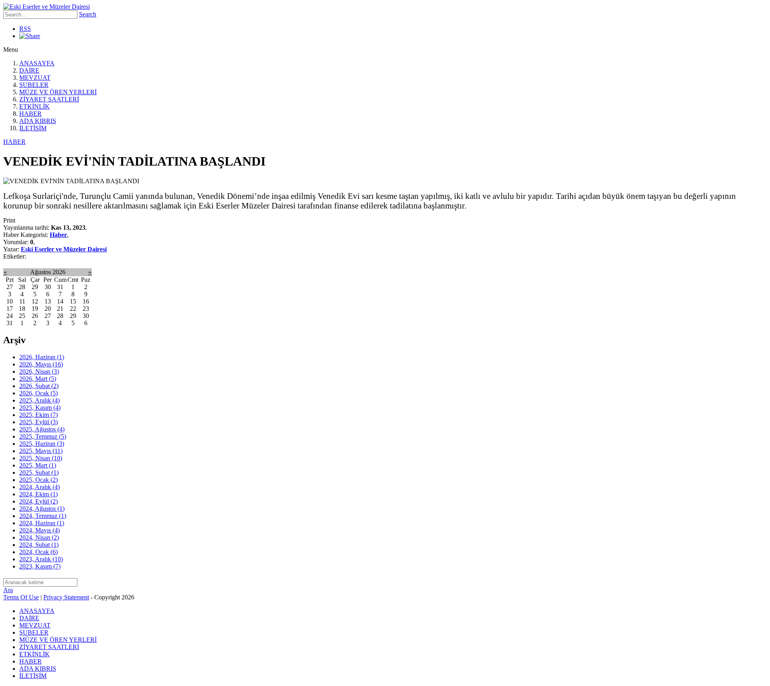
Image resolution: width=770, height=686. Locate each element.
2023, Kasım (40, 566)
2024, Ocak (38, 551)
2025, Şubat (39, 472)
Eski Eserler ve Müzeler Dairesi (64, 249)
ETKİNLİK (34, 106)
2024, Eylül (38, 501)
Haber (58, 234)
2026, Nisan (39, 371)
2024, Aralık (39, 487)
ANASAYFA (37, 63)
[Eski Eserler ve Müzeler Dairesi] (46, 6)
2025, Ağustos (42, 429)
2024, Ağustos (42, 508)
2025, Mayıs (41, 450)
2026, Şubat (39, 385)
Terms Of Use (21, 597)
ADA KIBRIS (37, 120)
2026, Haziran (41, 357)
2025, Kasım (40, 407)
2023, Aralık (41, 559)
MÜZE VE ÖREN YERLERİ (58, 92)
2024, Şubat (39, 544)
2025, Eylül (38, 422)
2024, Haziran (41, 523)
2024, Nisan (39, 537)
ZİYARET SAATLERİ (49, 99)
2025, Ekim (38, 414)
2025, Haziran (41, 443)
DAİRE (29, 70)
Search (87, 14)
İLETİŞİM (33, 128)
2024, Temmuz (42, 515)
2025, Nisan (40, 458)
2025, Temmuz (42, 436)
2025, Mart (37, 465)
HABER (30, 113)
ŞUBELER (34, 84)
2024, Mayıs (39, 530)
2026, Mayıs (41, 364)
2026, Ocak (38, 393)
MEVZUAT (35, 77)
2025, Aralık (39, 400)
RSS (25, 28)
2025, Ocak (38, 479)
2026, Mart (37, 378)
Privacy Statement (66, 597)
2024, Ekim (38, 494)
